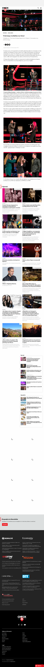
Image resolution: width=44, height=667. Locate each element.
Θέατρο (3, 640)
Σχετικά (5, 186)
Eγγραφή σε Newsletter (6, 646)
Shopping (24, 635)
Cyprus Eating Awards (26, 641)
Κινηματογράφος (5, 638)
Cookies (3, 654)
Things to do (4, 635)
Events (3, 641)
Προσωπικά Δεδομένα (6, 649)
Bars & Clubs (4, 634)
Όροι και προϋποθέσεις (6, 648)
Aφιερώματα (24, 638)
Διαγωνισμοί (24, 640)
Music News (10, 32)
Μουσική (5, 32)
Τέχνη (23, 634)
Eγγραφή (5, 524)
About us (3, 652)
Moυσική (3, 637)
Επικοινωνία (4, 651)
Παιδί (23, 632)
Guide (23, 637)
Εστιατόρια (4, 632)
